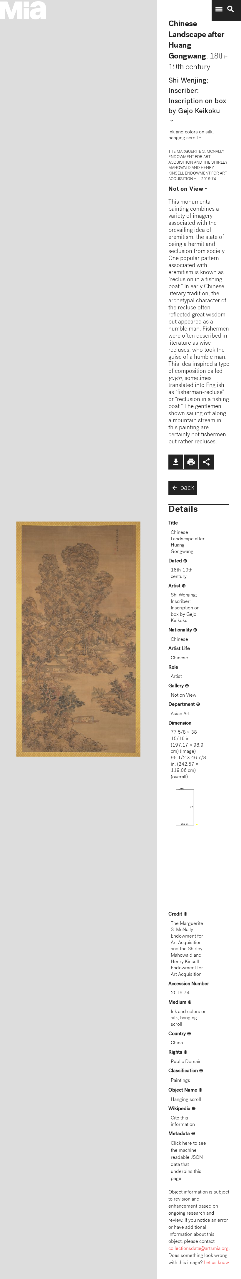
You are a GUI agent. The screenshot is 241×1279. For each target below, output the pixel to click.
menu (219, 9)
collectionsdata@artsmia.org (198, 1248)
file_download (175, 461)
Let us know (216, 1262)
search (230, 9)
